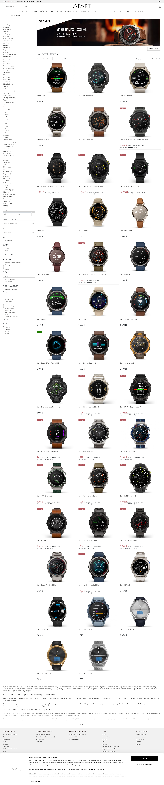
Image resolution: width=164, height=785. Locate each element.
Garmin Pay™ (9, 306)
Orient (5, 165)
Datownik (8, 304)
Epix (121, 689)
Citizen (6, 75)
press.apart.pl (140, 739)
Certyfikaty (6, 746)
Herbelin (6, 137)
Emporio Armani (9, 91)
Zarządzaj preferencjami (144, 764)
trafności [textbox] (144, 59)
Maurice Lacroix (9, 158)
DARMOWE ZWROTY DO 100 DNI (25, 1)
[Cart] (160, 7)
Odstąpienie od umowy (10, 749)
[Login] (150, 6)
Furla (5, 100)
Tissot (6, 187)
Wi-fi (6, 314)
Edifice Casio (8, 84)
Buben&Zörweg (8, 66)
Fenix (6, 119)
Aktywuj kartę (40, 739)
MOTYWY (58, 11)
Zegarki (11, 15)
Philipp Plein (8, 174)
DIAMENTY (33, 11)
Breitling (6, 63)
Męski (7, 250)
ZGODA (144, 758)
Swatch (6, 178)
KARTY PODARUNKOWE (114, 11)
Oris (5, 169)
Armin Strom (8, 38)
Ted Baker (7, 183)
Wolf (5, 205)
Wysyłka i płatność (8, 737)
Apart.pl (5, 15)
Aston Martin (8, 41)
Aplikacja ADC (73, 737)
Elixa (5, 88)
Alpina (6, 31)
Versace (6, 201)
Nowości (56, 59)
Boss (6, 61)
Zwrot (4, 741)
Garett (6, 104)
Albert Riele (7, 29)
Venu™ (7, 130)
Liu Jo (6, 149)
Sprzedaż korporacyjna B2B (110, 746)
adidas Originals (9, 25)
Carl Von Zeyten (8, 68)
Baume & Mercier (9, 54)
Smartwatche (9, 240)
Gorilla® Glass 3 (10, 279)
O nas (104, 734)
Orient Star (7, 167)
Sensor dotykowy (10, 312)
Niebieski (8, 329)
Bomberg (7, 59)
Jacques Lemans (9, 142)
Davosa (6, 77)
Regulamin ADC (73, 739)
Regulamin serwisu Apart (109, 749)
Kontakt (5, 751)
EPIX (6, 117)
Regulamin (6, 744)
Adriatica (7, 27)
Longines (7, 151)
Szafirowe (8, 281)
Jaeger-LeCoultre (9, 144)
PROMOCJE (129, 11)
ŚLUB (51, 11)
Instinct (7, 121)
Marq (6, 126)
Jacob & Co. (7, 139)
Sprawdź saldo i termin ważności (46, 737)
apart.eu (138, 744)
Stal (6, 267)
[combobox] (145, 58)
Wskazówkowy (9, 308)
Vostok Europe (8, 203)
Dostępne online (41, 59)
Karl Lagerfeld (8, 146)
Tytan (7, 269)
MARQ (139, 689)
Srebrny (7, 331)
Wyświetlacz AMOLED (11, 316)
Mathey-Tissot (8, 155)
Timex (6, 185)
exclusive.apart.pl (141, 737)
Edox (6, 86)
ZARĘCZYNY (43, 11)
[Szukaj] (33, 214)
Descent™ (7, 114)
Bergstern (7, 57)
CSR (103, 741)
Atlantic (6, 43)
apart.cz (138, 741)
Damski (8, 248)
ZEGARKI (76, 11)
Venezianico (7, 199)
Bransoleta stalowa (11, 289)
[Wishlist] (155, 6)
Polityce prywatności (96, 769)
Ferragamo (7, 95)
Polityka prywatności (108, 751)
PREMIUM (67, 11)
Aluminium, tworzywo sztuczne (13, 262)
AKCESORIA (99, 11)
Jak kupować (7, 739)
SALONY (159, 1)
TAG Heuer (7, 180)
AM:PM (6, 34)
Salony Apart (106, 737)
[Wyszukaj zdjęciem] (25, 6)
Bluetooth (8, 310)
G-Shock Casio (8, 102)
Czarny (7, 327)
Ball (5, 50)
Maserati (7, 153)
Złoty (7, 333)
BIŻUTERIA (23, 11)
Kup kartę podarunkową (43, 734)
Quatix (7, 128)
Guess (6, 135)
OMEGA (6, 162)
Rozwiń (82, 724)
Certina (6, 72)
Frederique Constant (10, 98)
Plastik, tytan (9, 265)
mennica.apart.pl (141, 734)
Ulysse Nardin (8, 196)
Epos (6, 93)
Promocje (49, 59)
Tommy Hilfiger (9, 190)
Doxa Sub (7, 79)
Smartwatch (9, 299)
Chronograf (8, 301)
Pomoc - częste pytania (10, 734)
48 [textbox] (157, 58)
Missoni (6, 160)
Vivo (6, 133)
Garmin (6, 107)
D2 (5, 112)
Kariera (104, 744)
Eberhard (6, 82)
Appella (6, 36)
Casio (5, 70)
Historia (104, 739)
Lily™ (6, 124)
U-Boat (6, 192)
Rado (6, 176)
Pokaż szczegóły (34, 781)
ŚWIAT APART (140, 11)
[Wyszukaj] (4, 6)
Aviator (6, 45)
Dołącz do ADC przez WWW (77, 734)
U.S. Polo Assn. (9, 194)
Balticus (6, 52)
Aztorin (6, 47)
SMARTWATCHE (87, 11)
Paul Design (7, 171)
